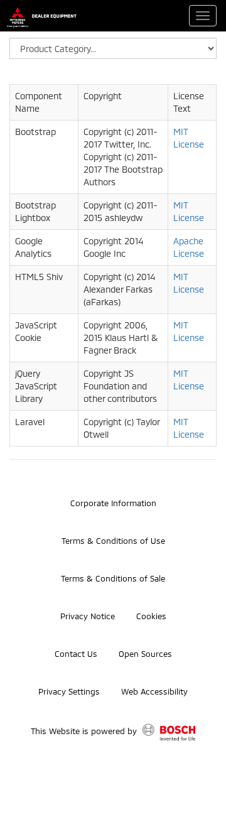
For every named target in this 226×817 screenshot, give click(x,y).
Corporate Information (113, 503)
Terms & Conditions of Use (113, 541)
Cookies (151, 616)
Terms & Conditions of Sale (113, 578)
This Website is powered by (85, 731)
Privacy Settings (69, 691)
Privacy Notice (87, 616)
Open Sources (145, 654)
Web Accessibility (154, 691)
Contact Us (76, 654)
